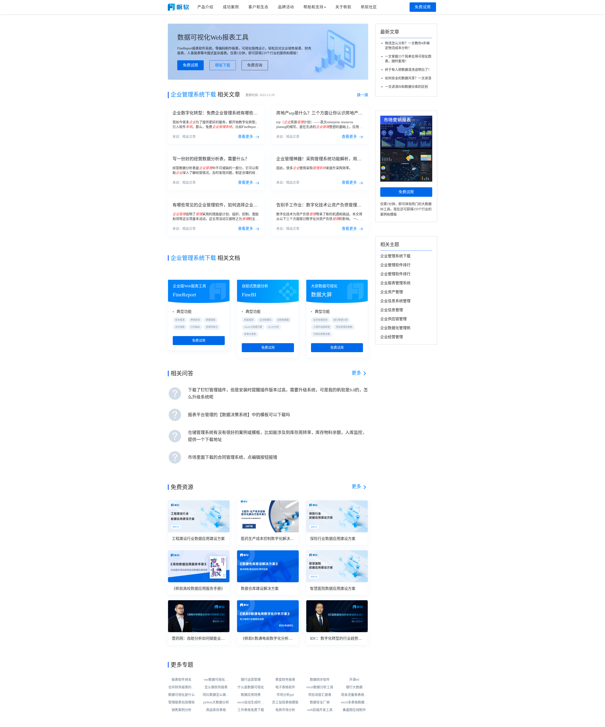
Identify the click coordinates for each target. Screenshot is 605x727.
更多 (356, 373)
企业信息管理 (391, 310)
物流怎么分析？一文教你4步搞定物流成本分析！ (407, 45)
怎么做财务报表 (216, 687)
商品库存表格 (216, 710)
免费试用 (423, 7)
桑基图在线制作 (354, 710)
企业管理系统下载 (395, 256)
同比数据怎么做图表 (216, 695)
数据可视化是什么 (181, 694)
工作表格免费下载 (251, 710)
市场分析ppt (285, 694)
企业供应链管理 (393, 319)
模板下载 (222, 65)
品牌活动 (286, 7)
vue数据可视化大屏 (216, 680)
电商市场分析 (285, 710)
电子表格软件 (285, 687)
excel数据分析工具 (320, 687)
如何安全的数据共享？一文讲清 (408, 78)
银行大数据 (354, 687)
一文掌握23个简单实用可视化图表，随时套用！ (408, 59)
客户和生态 (258, 7)
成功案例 (231, 7)
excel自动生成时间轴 (250, 703)
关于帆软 (343, 7)
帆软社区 (369, 7)
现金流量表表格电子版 (354, 695)
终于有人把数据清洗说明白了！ (408, 69)
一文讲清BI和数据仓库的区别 (406, 86)
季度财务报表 (285, 679)
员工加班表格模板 (285, 702)
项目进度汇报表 (319, 694)
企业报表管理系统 (395, 283)
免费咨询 (254, 65)
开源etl (354, 679)
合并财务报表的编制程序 (181, 687)
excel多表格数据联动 (354, 703)
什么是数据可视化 (251, 687)
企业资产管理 (391, 292)
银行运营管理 (251, 679)
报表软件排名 (181, 679)
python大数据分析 (216, 702)
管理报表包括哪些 (181, 702)
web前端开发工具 (320, 710)
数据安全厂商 (320, 702)
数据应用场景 (251, 694)
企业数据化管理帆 (395, 328)
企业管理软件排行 (395, 265)
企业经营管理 (391, 337)
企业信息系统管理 (395, 301)
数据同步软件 (320, 679)
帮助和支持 (313, 7)
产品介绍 (205, 7)
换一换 (362, 95)
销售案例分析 (181, 710)
